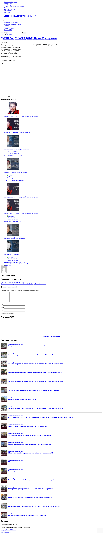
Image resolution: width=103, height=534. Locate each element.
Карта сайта (7, 12)
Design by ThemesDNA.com (8, 530)
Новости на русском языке (11, 22)
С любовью (7, 25)
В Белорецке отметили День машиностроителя (24, 462)
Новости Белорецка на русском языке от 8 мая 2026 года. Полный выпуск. (34, 506)
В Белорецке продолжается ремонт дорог (22, 399)
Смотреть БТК (8, 30)
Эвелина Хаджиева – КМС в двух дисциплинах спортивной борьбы (31, 480)
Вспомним (7, 27)
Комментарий (5, 301)
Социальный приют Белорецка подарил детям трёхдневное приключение (33, 390)
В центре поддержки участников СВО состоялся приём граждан (30, 489)
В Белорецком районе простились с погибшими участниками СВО (31, 453)
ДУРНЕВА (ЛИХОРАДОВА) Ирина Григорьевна (29, 38)
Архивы (3, 524)
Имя (2, 304)
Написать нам (8, 10)
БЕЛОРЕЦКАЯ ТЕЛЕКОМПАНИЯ (21, 16)
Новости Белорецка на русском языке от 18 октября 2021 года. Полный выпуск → (23, 284)
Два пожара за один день (16, 471)
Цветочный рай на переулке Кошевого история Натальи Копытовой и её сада (35, 372)
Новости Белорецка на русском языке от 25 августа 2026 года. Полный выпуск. (35, 364)
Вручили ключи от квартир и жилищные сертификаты (27, 515)
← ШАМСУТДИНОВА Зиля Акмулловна (12, 282)
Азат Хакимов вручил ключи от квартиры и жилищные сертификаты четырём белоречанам (40, 417)
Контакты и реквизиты (10, 9)
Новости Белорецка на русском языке (15, 344)
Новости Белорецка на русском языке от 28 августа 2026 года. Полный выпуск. (35, 408)
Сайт (2, 310)
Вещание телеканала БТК (11, 7)
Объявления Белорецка (10, 2)
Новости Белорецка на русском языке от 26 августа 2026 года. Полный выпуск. (35, 355)
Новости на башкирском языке (12, 24)
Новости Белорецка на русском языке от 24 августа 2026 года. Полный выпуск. (35, 381)
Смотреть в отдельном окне (51, 336)
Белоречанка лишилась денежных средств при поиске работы (29, 444)
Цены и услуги (8, 3)
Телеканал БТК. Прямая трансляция (14, 6)
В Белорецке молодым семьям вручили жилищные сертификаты (30, 497)
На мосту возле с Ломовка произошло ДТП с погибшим (27, 426)
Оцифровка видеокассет (13, 5)
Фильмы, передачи (9, 28)
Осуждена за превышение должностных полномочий (26, 346)
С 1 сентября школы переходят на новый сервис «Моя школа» (30, 435)
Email (2, 307)
